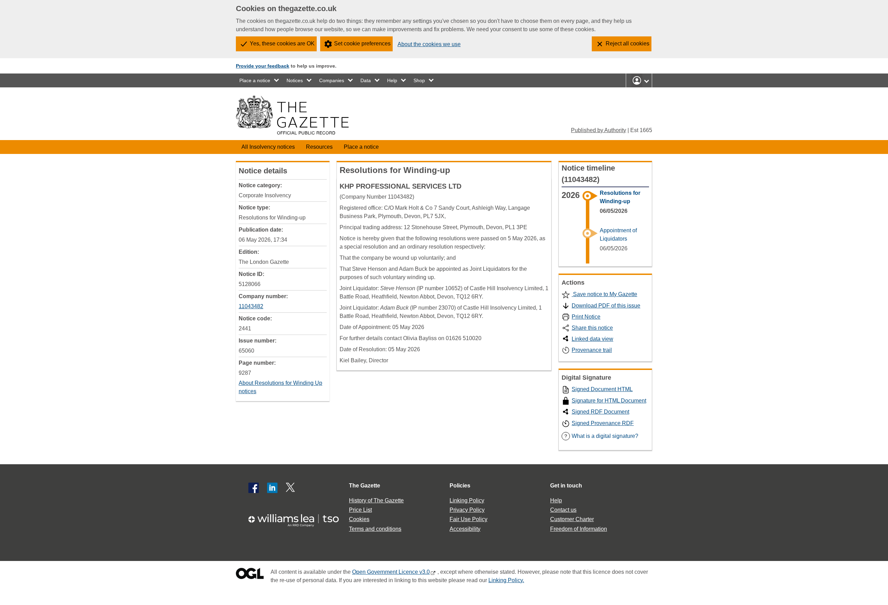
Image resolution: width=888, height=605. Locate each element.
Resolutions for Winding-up (620, 197)
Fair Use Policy (468, 519)
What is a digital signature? (601, 436)
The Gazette (364, 486)
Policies (460, 486)
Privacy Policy (467, 510)
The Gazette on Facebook (253, 488)
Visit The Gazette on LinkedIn (272, 488)
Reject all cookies (627, 43)
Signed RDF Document (600, 412)
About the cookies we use (429, 44)
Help (392, 80)
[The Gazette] (292, 115)
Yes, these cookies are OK (282, 43)
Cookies (359, 519)
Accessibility (465, 529)
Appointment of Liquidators (618, 234)
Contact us (563, 510)
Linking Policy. (506, 580)
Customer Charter (572, 519)
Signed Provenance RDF (603, 423)
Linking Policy (467, 500)
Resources (319, 147)
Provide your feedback (262, 66)
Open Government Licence (250, 575)
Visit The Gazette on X (291, 488)
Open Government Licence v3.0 (391, 572)
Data (365, 80)
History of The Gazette (376, 500)
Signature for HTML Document (609, 401)
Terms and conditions (375, 529)
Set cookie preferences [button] (362, 43)
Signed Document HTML (602, 389)
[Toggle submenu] (277, 80)
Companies (331, 80)
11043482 (251, 306)
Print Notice (586, 317)
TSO (297, 518)
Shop (419, 80)
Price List (360, 510)
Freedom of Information (578, 529)
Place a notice (254, 80)
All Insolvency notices (268, 147)
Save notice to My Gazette (604, 294)
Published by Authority (598, 130)
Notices (295, 80)
